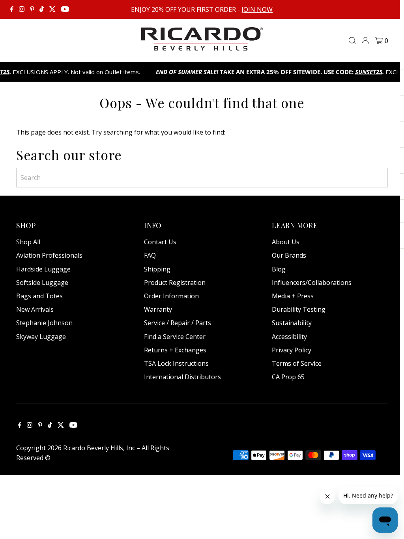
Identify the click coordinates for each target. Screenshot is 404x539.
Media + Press (293, 296)
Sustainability (292, 322)
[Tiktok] (41, 9)
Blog (279, 269)
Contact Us (160, 242)
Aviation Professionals (49, 255)
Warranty (158, 309)
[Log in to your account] (365, 40)
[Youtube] (65, 9)
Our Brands (289, 255)
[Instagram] (21, 9)
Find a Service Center (175, 336)
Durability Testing (298, 309)
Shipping (157, 269)
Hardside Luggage (43, 269)
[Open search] (352, 40)
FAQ (150, 255)
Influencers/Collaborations (312, 282)
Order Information (171, 296)
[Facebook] (11, 9)
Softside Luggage (42, 282)
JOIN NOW (257, 9)
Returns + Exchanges (175, 350)
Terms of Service (297, 363)
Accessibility (289, 336)
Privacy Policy (291, 350)
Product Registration (175, 282)
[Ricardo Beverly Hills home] (202, 45)
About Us (285, 242)
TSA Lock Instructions (176, 363)
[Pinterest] (32, 9)
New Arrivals (35, 309)
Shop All (28, 242)
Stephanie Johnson (44, 322)
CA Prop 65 (288, 376)
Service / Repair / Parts (177, 322)
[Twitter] (52, 9)
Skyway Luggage (41, 336)
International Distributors (182, 376)
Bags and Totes (39, 296)
